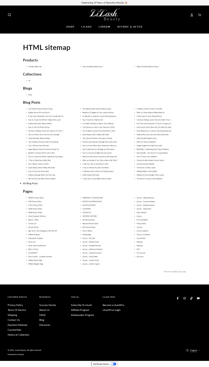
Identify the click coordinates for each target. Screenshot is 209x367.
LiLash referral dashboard (37, 245)
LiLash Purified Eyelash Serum (92, 66)
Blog (41, 319)
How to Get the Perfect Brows (39, 127)
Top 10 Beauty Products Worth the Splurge (43, 142)
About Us (44, 309)
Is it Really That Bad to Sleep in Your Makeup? (98, 123)
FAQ (138, 249)
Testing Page (86, 234)
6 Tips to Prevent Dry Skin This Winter (95, 167)
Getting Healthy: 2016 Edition (147, 171)
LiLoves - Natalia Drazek (90, 242)
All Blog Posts (30, 183)
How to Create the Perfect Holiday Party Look (44, 120)
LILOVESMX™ (33, 253)
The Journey (141, 253)
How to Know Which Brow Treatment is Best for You (100, 145)
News (30, 95)
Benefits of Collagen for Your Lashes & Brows (98, 112)
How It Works (87, 231)
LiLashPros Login (112, 309)
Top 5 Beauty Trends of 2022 (38, 164)
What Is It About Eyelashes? (146, 142)
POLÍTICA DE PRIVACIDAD (92, 201)
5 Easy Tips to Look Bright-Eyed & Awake (96, 178)
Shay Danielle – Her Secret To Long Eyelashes (152, 153)
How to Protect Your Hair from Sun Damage (43, 134)
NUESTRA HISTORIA (89, 216)
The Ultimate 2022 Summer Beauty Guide (96, 109)
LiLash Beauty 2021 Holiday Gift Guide (95, 134)
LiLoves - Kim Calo (88, 238)
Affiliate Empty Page (35, 260)
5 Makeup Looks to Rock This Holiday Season (98, 171)
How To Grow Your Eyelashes (147, 156)
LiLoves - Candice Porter (90, 260)
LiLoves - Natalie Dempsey (146, 205)
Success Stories (33, 227)
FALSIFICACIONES (88, 205)
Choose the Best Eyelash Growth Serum (150, 160)
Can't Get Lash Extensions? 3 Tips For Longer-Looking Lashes (158, 123)
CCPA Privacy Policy (35, 205)
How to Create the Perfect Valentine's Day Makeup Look (48, 156)
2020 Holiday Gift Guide (90, 175)
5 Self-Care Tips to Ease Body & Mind (95, 164)
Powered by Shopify (16, 354)
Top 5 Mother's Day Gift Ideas (38, 145)
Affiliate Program (34, 234)
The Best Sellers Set (34, 66)
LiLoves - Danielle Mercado (91, 245)
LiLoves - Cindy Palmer (90, 256)
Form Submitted (142, 220)
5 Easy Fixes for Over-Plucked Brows (149, 116)
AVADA (175, 272)
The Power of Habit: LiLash (146, 167)
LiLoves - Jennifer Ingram (91, 264)
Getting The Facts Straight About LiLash (150, 175)
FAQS (42, 314)
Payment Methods (17, 324)
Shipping (139, 242)
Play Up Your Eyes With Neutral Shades (41, 178)
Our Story (140, 256)
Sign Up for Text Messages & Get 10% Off (42, 231)
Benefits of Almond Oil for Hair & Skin (41, 153)
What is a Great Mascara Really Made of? (151, 112)
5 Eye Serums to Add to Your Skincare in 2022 (98, 127)
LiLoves (139, 216)
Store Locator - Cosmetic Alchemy (40, 256)
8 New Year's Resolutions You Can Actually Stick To (45, 116)
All (29, 80)
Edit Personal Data (88, 227)
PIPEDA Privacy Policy (36, 198)
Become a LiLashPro (113, 305)
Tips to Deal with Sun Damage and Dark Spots (98, 149)
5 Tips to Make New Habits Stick (39, 160)
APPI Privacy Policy (34, 201)
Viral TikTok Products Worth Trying (40, 109)
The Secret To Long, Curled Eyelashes (149, 178)
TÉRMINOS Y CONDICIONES (92, 198)
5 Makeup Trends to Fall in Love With (149, 109)
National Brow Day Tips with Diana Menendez (153, 134)
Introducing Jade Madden (145, 164)
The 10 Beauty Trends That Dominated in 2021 (98, 131)
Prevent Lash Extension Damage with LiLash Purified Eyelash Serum (105, 142)
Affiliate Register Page (35, 264)
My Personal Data (88, 220)
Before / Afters (33, 220)
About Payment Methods (37, 216)
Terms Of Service (17, 309)
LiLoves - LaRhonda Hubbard (92, 249)
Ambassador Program (35, 238)
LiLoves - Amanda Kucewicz (92, 253)
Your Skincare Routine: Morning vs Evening (97, 138)
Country (139, 227)
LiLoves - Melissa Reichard (145, 198)
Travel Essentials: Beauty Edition (39, 138)
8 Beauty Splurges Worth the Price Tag (41, 175)
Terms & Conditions (143, 234)
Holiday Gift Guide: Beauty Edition (40, 123)
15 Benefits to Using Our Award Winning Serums (99, 116)
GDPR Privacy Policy (35, 212)
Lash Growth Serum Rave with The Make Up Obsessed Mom (157, 127)
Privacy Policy (141, 223)
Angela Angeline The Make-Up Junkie (149, 145)
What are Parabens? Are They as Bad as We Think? (99, 160)
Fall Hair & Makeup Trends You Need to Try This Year (46, 131)
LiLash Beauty (20, 350)
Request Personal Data (90, 223)
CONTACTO (86, 212)
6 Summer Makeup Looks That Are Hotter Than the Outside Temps (160, 120)
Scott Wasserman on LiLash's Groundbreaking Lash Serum (156, 131)
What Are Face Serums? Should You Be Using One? (99, 156)
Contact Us (32, 223)
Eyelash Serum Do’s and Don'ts (39, 112)
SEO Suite (182, 272)
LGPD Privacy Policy (35, 209)
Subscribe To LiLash (81, 305)
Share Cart (32, 242)
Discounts (44, 324)
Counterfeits (141, 238)
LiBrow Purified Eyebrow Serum (148, 66)
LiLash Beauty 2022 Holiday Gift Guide (41, 167)
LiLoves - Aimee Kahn (144, 209)
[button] (9, 14)
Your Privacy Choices (101, 364)
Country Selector (142, 231)
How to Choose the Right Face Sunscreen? (97, 153)
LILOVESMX (86, 209)
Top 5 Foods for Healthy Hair (92, 120)
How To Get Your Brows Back (38, 171)
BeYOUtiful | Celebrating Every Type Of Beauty (153, 149)
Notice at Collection (18, 334)
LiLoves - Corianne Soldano (146, 201)
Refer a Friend (33, 249)
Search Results (141, 212)
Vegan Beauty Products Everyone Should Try (43, 149)
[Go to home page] (104, 15)
